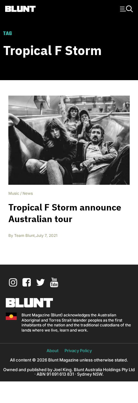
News (27, 193)
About (52, 350)
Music (13, 193)
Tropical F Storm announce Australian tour (64, 213)
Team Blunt (24, 235)
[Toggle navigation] (125, 8)
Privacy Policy (78, 350)
